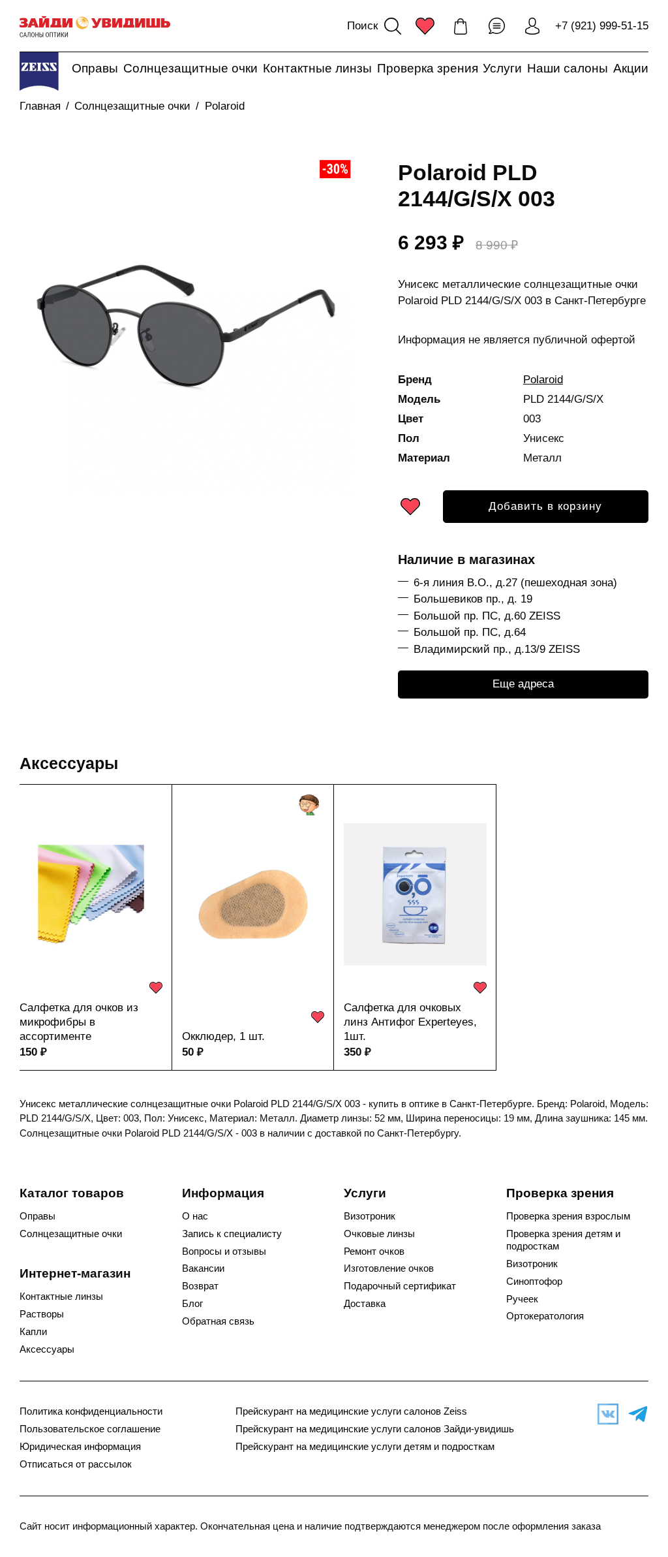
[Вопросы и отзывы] (496, 26)
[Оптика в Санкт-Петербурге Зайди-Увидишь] (95, 26)
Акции (630, 68)
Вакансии (203, 1268)
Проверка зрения (427, 68)
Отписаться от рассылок (76, 1464)
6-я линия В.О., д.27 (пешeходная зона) (515, 582)
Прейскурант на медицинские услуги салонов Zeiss (351, 1411)
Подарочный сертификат (400, 1286)
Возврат (200, 1286)
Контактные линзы (317, 68)
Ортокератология (545, 1316)
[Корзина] (461, 26)
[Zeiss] (39, 71)
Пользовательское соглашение (90, 1429)
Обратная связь (218, 1321)
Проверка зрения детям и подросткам (563, 1240)
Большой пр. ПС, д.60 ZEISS (487, 616)
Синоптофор (534, 1281)
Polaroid (225, 106)
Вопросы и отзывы (224, 1251)
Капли (33, 1332)
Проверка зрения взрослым (568, 1216)
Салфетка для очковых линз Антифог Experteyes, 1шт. (410, 1022)
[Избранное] (425, 26)
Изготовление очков (389, 1268)
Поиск (362, 26)
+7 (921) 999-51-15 (601, 26)
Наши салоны (567, 68)
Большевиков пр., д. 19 (473, 599)
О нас (195, 1216)
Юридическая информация (80, 1446)
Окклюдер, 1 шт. (223, 1036)
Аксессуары (69, 763)
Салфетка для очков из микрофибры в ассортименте (79, 1022)
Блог (192, 1303)
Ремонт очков (374, 1251)
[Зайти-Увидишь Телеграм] (634, 1414)
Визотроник (369, 1216)
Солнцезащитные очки (190, 68)
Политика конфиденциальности (91, 1411)
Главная (40, 106)
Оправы (95, 68)
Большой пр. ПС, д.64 (470, 632)
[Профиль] (532, 26)
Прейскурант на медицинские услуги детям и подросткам (364, 1446)
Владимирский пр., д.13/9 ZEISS (497, 649)
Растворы (42, 1314)
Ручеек (522, 1299)
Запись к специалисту (232, 1234)
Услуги (502, 68)
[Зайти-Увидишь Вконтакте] (604, 1414)
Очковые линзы (379, 1234)
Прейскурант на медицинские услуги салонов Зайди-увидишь (374, 1429)
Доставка (365, 1303)
